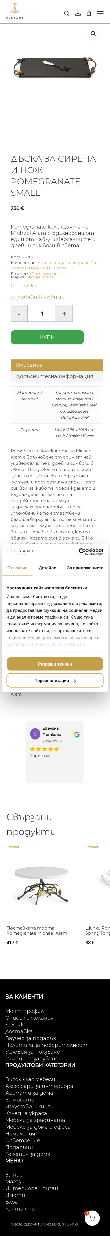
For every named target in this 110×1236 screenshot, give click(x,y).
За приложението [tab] (85, 567)
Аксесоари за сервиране (63, 262)
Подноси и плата (47, 267)
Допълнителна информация (54, 376)
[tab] (57, 365)
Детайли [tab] (48, 567)
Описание (29, 365)
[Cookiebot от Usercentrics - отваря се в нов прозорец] (79, 552)
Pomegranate (45, 273)
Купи (47, 337)
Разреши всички (55, 663)
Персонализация (51, 680)
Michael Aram (39, 277)
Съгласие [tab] (17, 567)
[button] (100, 13)
